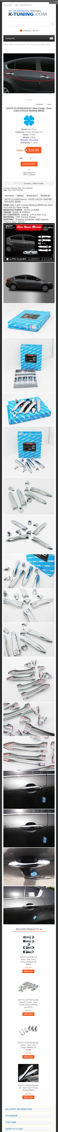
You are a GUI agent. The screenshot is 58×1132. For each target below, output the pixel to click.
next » (49, 104)
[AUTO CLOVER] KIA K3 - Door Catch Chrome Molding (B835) (29, 44)
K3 (41, 132)
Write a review (38, 183)
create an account (25, 5)
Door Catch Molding (15, 190)
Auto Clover (32, 129)
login (16, 5)
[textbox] (29, 24)
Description (9, 196)
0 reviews (27, 183)
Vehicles (20, 196)
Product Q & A (32, 196)
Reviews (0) (45, 196)
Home (5, 44)
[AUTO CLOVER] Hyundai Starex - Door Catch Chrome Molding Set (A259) (28, 1046)
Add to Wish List (29, 173)
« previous (39, 104)
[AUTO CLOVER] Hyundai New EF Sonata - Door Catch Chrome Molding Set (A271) (28, 1003)
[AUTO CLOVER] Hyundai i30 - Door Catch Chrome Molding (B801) (28, 1087)
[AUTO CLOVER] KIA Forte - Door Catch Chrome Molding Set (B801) (28, 960)
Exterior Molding (31, 132)
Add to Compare (29, 175)
